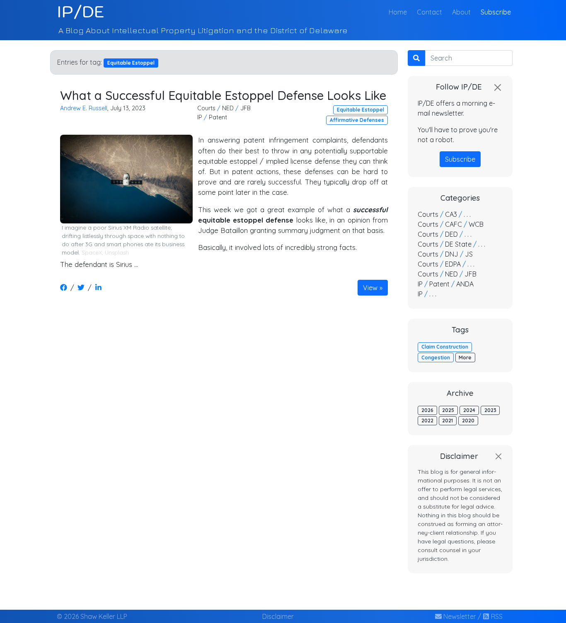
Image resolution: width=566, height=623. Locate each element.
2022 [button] (427, 420)
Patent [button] (218, 117)
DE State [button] (458, 244)
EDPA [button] (453, 264)
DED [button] (451, 234)
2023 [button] (490, 410)
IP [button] (199, 117)
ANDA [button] (465, 284)
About (461, 12)
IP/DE (80, 11)
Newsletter (459, 616)
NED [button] (228, 108)
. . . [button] (467, 214)
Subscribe (496, 12)
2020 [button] (468, 420)
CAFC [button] (453, 224)
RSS (496, 616)
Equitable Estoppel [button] (360, 110)
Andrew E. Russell (83, 108)
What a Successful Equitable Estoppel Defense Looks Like (223, 95)
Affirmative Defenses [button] (357, 120)
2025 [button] (448, 410)
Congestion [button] (435, 357)
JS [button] (469, 254)
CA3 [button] (451, 214)
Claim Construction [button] (444, 347)
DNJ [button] (451, 254)
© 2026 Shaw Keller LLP (92, 616)
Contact (429, 12)
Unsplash (117, 252)
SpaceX (92, 252)
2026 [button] (427, 410)
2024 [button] (469, 410)
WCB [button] (476, 224)
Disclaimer (278, 616)
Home (399, 11)
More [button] (465, 357)
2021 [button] (447, 420)
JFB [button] (245, 108)
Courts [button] (206, 108)
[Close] (498, 87)
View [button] (370, 288)
